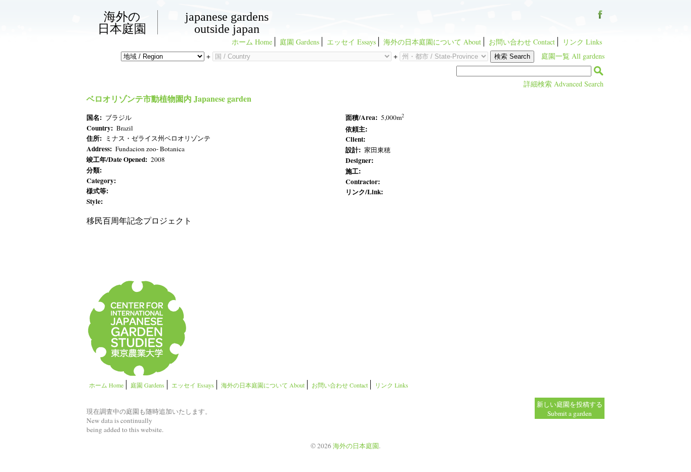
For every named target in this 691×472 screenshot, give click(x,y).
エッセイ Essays (351, 42)
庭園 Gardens (299, 42)
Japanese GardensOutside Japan (227, 23)
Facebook (600, 18)
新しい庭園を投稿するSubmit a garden (569, 409)
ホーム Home (252, 42)
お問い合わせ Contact (522, 42)
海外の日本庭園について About (432, 42)
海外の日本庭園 (122, 22)
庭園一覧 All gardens (572, 56)
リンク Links (582, 42)
